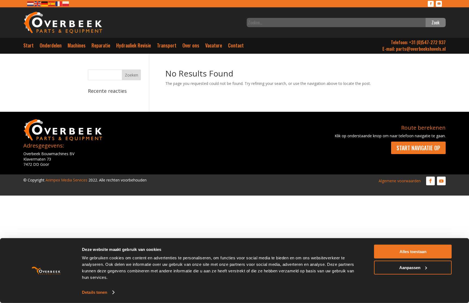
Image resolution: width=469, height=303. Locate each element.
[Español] (51, 3)
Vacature (213, 46)
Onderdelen (51, 46)
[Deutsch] (44, 3)
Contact (236, 46)
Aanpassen (409, 267)
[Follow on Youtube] (439, 4)
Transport (166, 46)
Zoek (435, 22)
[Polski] (65, 3)
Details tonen (94, 292)
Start (28, 46)
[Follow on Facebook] (431, 4)
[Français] (58, 3)
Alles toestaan (413, 251)
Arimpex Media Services (66, 180)
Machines (76, 46)
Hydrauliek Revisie (133, 46)
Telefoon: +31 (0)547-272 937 (418, 42)
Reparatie (100, 46)
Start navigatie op (418, 148)
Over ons (190, 46)
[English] (37, 3)
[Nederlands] (30, 3)
